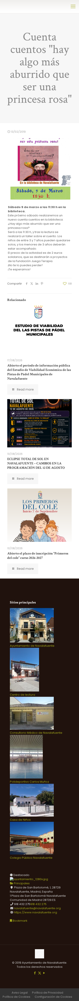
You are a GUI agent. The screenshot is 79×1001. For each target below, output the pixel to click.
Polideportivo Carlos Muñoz (29, 782)
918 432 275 (38, 904)
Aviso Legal (20, 993)
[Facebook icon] (35, 973)
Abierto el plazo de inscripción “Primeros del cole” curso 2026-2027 (37, 555)
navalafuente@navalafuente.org (37, 908)
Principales (21, 883)
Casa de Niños (20, 820)
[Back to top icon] (39, 953)
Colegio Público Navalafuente (31, 858)
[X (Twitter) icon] (39, 973)
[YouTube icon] (44, 973)
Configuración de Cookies (53, 997)
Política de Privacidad (47, 993)
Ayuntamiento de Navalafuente (32, 646)
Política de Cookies (16, 997)
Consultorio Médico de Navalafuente (36, 733)
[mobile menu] (73, 6)
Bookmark (19, 921)
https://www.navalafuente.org (35, 912)
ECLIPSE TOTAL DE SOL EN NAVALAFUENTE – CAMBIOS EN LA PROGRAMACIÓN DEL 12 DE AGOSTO (36, 463)
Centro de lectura (22, 695)
